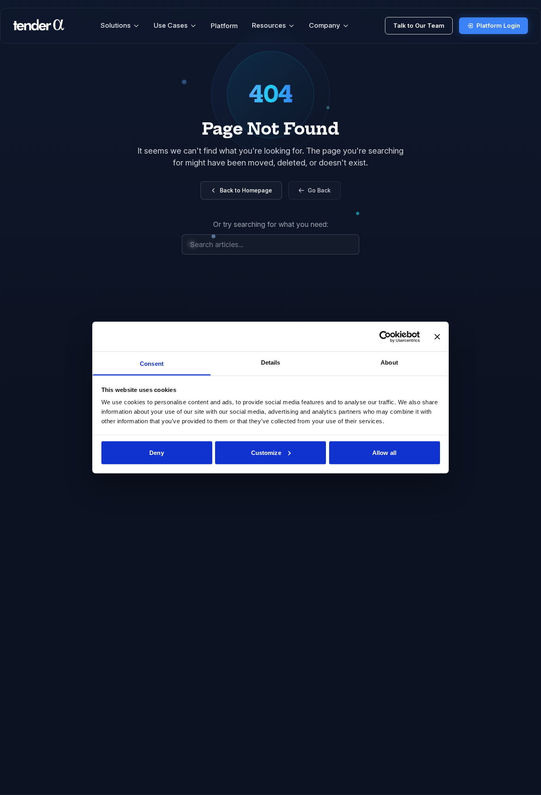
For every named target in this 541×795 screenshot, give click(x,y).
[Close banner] (437, 336)
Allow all (384, 452)
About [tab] (389, 362)
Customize (266, 452)
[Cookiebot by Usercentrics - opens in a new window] (385, 336)
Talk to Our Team (418, 25)
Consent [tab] (152, 363)
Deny (156, 452)
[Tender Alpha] (38, 26)
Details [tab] (270, 362)
